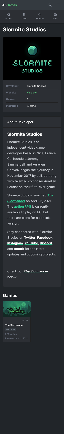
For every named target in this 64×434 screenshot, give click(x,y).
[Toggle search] (50, 5)
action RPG (22, 206)
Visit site (32, 92)
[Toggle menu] (58, 5)
